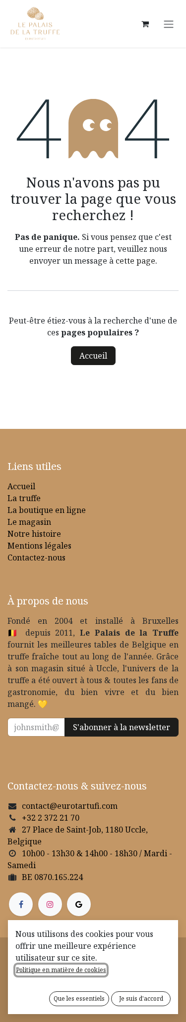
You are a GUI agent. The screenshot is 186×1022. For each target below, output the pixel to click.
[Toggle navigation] (169, 23)
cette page (135, 260)
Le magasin (29, 521)
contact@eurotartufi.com (70, 805)
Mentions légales (39, 545)
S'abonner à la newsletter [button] (121, 727)
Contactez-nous (36, 557)
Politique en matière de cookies (61, 970)
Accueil (93, 355)
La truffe (24, 498)
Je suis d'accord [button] (141, 998)
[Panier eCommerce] (145, 24)
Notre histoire (34, 533)
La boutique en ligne (46, 510)
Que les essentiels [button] (79, 998)
